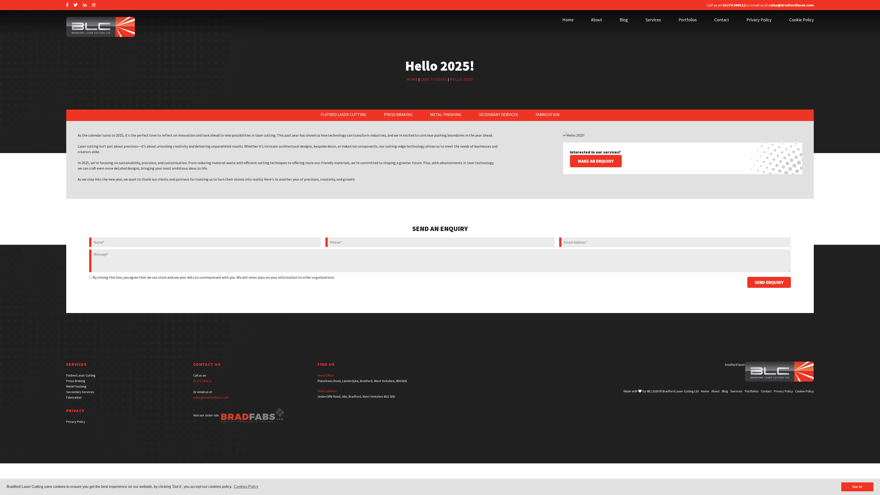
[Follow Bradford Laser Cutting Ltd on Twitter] (76, 5)
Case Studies (433, 79)
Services (653, 19)
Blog (624, 19)
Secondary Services (498, 114)
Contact (721, 19)
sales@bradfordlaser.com (211, 397)
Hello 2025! (461, 79)
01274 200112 (202, 381)
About (596, 19)
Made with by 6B (637, 391)
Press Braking (398, 114)
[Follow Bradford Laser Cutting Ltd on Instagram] (94, 5)
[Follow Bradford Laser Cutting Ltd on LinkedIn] (85, 5)
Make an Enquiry (596, 161)
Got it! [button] (857, 487)
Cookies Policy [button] (246, 487)
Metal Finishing (445, 114)
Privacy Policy (759, 19)
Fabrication (547, 114)
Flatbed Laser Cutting (343, 114)
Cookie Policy (801, 19)
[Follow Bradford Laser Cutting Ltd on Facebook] (67, 5)
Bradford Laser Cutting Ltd (681, 391)
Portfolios (688, 19)
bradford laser (735, 365)
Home (568, 19)
